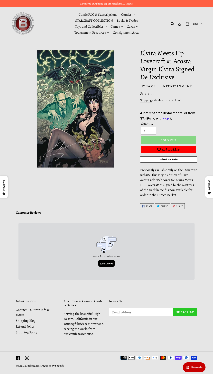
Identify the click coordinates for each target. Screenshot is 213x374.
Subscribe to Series (168, 159)
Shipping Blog (25, 320)
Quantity (147, 123)
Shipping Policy (26, 332)
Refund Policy (25, 326)
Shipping (146, 100)
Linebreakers (33, 366)
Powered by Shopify (52, 366)
